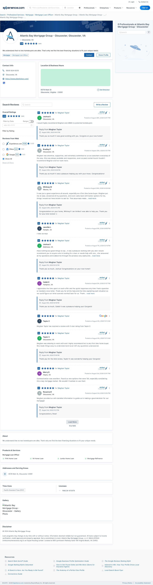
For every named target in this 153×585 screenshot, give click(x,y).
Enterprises (104, 8)
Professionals (89, 8)
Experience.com (18, 583)
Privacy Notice (127, 583)
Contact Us (144, 2)
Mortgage (29, 15)
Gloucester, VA (11, 75)
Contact (89, 55)
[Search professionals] (79, 8)
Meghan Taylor (63, 113)
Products (117, 8)
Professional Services (15, 15)
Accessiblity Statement (143, 583)
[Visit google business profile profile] (4, 82)
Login (132, 2)
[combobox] (46, 7)
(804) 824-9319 (12, 70)
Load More (72, 422)
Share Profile (103, 55)
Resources (130, 8)
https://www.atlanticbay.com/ (17, 79)
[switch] (31, 121)
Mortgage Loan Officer (44, 15)
